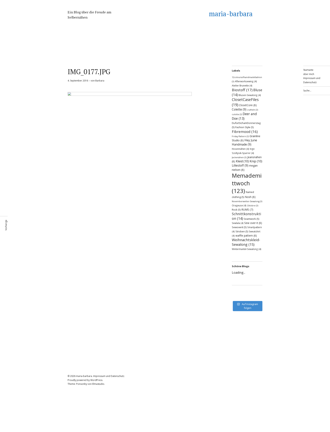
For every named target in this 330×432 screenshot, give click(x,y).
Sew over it (253, 223)
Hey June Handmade (244, 142)
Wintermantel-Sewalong (246, 249)
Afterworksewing (246, 81)
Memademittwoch (247, 183)
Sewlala (237, 223)
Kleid (242, 161)
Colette (239, 109)
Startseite (308, 70)
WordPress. (96, 380)
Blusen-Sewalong (250, 95)
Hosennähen (240, 148)
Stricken (241, 231)
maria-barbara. (84, 376)
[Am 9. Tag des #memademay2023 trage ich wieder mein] (237, 296)
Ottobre (252, 205)
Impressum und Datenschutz (108, 376)
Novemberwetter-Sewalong (247, 201)
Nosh (250, 197)
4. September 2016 (78, 80)
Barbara (99, 80)
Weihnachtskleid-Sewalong (246, 242)
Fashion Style (244, 127)
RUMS (247, 209)
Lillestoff (240, 165)
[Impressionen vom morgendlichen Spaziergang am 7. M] (256, 296)
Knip (256, 161)
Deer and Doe (244, 116)
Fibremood (245, 131)
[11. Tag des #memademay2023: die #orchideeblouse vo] (256, 291)
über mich (308, 74)
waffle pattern (246, 235)
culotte (237, 114)
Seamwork (251, 218)
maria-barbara (231, 13)
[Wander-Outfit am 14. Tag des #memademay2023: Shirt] (247, 291)
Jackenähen (239, 157)
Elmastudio (98, 384)
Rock (236, 209)
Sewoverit (239, 227)
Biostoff (242, 89)
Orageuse (239, 205)
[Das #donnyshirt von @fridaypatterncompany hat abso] (237, 291)
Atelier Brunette (242, 85)
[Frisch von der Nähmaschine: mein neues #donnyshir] (247, 296)
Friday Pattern (240, 136)
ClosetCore (248, 105)
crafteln (252, 109)
